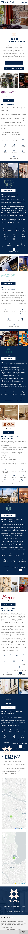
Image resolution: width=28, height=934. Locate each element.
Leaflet (17, 828)
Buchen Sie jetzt (8, 190)
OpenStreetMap (23, 828)
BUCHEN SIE (8, 100)
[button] (3, 84)
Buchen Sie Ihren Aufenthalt (14, 68)
